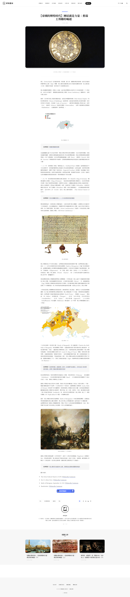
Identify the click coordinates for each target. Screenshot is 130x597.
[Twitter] (86, 501)
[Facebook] (83, 501)
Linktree (61, 584)
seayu (65, 515)
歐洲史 (54, 501)
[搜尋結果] (126, 3)
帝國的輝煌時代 (65, 11)
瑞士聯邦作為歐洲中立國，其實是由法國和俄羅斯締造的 (64, 466)
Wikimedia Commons (68, 477)
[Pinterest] (91, 501)
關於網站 (69, 584)
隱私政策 (71, 589)
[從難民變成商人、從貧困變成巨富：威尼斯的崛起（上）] (65, 546)
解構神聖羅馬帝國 (54, 147)
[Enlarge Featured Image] (65, 47)
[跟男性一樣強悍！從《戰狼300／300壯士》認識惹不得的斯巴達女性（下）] (92, 546)
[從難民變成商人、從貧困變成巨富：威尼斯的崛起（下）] (37, 546)
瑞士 (59, 501)
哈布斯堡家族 (47, 501)
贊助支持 (75, 584)
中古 (40, 501)
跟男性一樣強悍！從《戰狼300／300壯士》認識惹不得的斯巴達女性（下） (92, 556)
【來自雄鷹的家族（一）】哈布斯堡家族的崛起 (61, 198)
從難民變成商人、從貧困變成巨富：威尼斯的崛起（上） (64, 556)
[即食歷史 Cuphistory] (8, 3)
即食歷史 (62, 589)
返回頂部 (65, 592)
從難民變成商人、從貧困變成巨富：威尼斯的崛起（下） (37, 556)
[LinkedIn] (88, 501)
